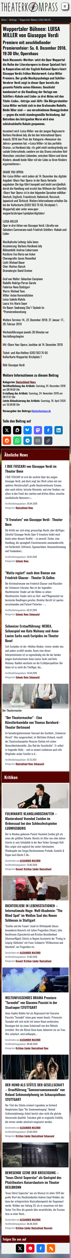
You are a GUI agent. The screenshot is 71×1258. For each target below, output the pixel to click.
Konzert (19, 869)
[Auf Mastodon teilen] (38, 430)
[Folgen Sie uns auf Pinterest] (30, 1248)
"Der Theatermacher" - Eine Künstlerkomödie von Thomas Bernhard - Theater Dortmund (32, 722)
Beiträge (13, 19)
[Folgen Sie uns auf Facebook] (41, 1248)
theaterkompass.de (41, 411)
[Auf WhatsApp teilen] (17, 440)
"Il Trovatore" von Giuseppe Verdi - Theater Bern (34, 522)
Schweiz (19, 561)
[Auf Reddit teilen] (7, 440)
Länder (35, 869)
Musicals (48, 1228)
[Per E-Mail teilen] (38, 440)
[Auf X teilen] (7, 430)
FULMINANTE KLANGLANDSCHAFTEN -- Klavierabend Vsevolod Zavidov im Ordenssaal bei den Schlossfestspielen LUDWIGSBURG (31, 821)
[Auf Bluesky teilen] (27, 430)
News (33, 382)
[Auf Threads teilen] (17, 430)
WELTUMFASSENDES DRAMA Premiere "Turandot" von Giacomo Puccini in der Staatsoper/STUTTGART (31, 1002)
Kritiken (28, 869)
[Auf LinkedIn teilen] (58, 430)
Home (4, 19)
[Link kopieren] (48, 440)
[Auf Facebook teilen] (48, 430)
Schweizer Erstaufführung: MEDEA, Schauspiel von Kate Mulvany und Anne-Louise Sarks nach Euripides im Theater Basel (32, 633)
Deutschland (22, 382)
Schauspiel (34, 614)
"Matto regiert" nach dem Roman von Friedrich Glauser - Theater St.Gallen (30, 575)
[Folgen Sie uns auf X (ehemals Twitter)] (20, 1248)
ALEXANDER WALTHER (30, 860)
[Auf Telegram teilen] (27, 440)
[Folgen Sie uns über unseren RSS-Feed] (51, 1248)
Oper (46, 1048)
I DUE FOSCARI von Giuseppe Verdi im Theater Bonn (31, 469)
